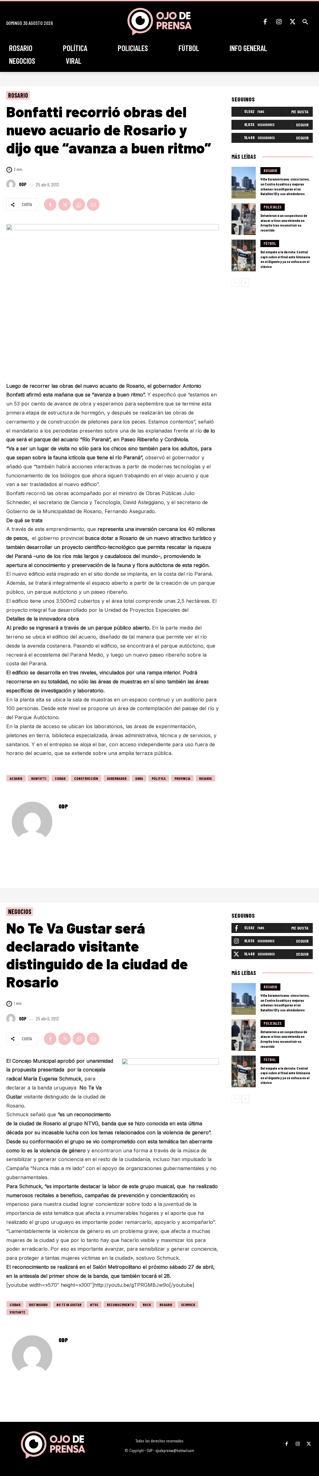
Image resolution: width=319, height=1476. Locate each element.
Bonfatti (38, 778)
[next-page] (245, 283)
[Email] (93, 204)
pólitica (159, 778)
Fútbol (270, 243)
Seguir (302, 124)
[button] (305, 21)
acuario (16, 778)
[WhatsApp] (79, 204)
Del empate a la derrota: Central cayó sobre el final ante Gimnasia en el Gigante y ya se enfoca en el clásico (285, 259)
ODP (22, 184)
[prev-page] (235, 283)
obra (139, 778)
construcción (86, 778)
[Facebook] (265, 21)
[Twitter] (292, 21)
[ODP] (11, 184)
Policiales (273, 206)
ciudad (60, 778)
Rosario (18, 95)
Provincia (182, 778)
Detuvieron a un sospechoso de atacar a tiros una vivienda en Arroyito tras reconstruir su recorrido (283, 222)
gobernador (116, 778)
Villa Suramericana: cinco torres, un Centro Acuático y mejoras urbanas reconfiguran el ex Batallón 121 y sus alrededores (285, 186)
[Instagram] (279, 21)
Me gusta (299, 111)
